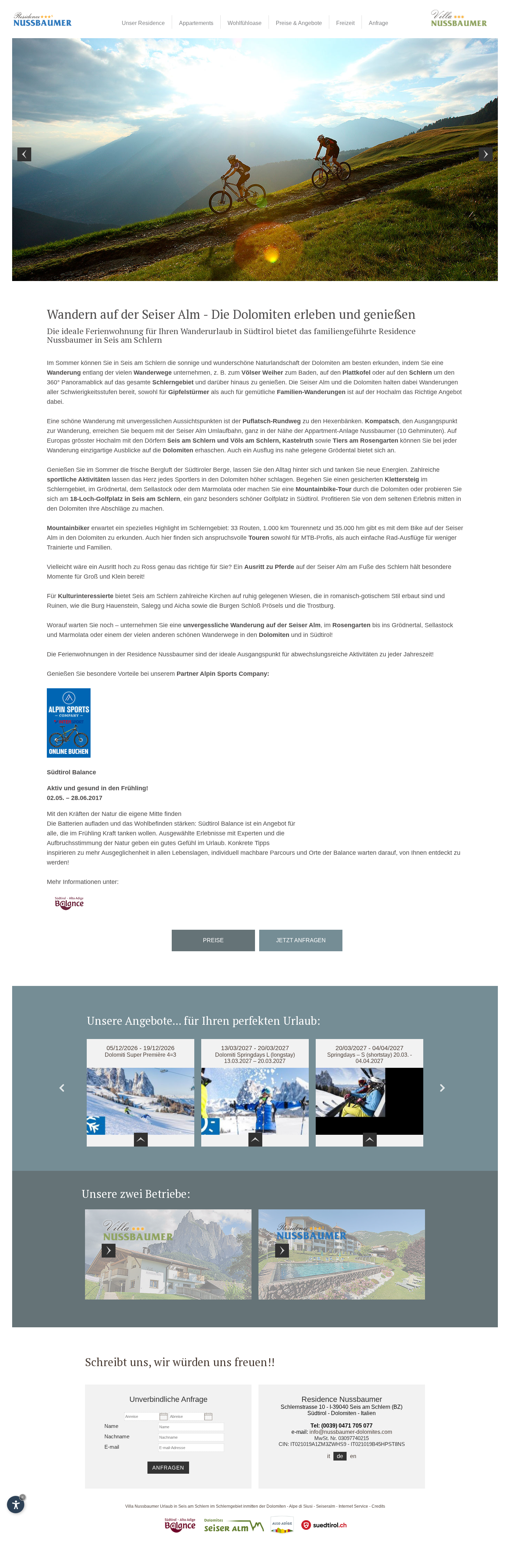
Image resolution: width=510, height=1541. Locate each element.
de (340, 1456)
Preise (213, 940)
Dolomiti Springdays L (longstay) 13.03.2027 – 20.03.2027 (255, 1058)
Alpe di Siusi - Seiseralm (312, 1506)
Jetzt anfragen (301, 940)
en (353, 1456)
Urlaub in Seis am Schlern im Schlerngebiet (201, 1506)
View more (168, 1254)
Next (445, 1089)
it (328, 1456)
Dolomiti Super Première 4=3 (140, 1055)
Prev (64, 1089)
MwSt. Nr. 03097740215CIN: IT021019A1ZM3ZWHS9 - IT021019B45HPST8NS (342, 1441)
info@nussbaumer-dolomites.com (350, 1432)
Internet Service (353, 1506)
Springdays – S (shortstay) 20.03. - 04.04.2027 (369, 1058)
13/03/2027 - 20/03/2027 (255, 1048)
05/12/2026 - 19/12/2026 (141, 1048)
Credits (378, 1506)
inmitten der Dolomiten (264, 1506)
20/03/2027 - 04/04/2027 (369, 1048)
